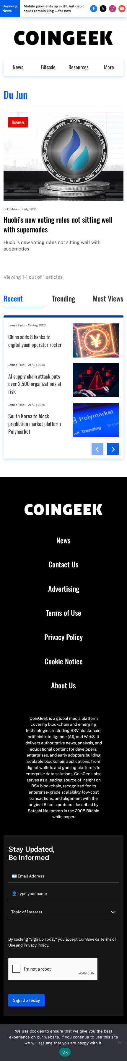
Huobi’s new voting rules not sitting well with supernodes (58, 224)
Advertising (63, 589)
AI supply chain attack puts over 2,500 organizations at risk (34, 384)
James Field (16, 325)
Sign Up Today (26, 1000)
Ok (65, 1052)
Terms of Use (63, 613)
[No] (120, 1042)
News (18, 67)
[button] (97, 449)
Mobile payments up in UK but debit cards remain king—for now (54, 8)
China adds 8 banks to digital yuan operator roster (35, 340)
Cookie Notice (64, 661)
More (109, 67)
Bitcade (48, 67)
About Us (63, 685)
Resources (79, 67)
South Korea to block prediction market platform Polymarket (34, 423)
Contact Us (63, 564)
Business (18, 122)
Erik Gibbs (10, 209)
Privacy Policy (63, 637)
